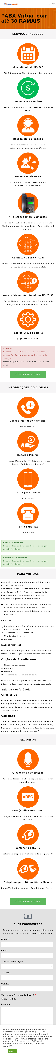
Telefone (6, 973)
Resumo (6, 1004)
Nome (5, 939)
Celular (5, 984)
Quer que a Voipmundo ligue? (18, 995)
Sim (5, 999)
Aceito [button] (12, 1051)
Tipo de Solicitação (13, 961)
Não (13, 999)
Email (5, 950)
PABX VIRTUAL (28, 573)
